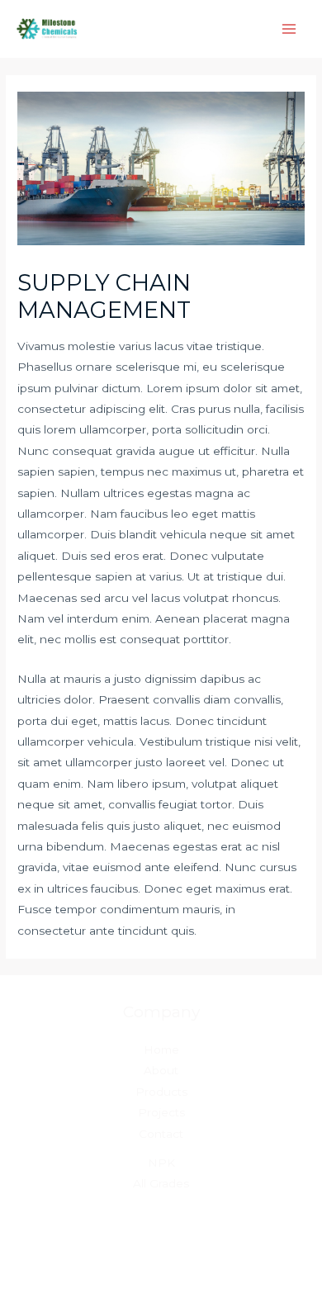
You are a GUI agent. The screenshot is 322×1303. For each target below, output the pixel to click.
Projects (161, 1112)
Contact (161, 1133)
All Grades (161, 1183)
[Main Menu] (289, 29)
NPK (161, 1162)
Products (161, 1091)
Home (161, 1049)
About (161, 1070)
